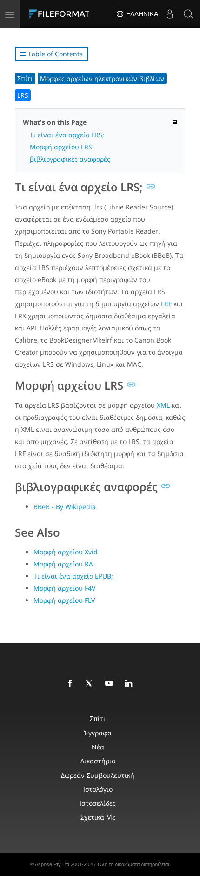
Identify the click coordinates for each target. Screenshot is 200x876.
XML (163, 405)
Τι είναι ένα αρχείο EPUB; (73, 576)
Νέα (98, 746)
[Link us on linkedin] (130, 684)
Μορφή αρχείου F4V (64, 588)
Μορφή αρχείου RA (63, 563)
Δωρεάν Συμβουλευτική (97, 775)
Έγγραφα (98, 732)
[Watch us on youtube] (111, 684)
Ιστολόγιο (98, 789)
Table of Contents (54, 53)
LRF (166, 303)
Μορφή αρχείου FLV (64, 600)
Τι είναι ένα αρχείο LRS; (67, 134)
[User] (169, 14)
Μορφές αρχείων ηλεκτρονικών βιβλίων (102, 78)
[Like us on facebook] (72, 684)
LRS (22, 95)
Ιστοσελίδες (98, 803)
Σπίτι (25, 78)
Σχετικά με (97, 817)
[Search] (188, 14)
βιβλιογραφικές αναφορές (70, 159)
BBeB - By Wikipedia (64, 506)
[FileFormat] (61, 14)
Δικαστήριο (97, 760)
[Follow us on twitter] (91, 684)
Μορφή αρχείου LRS (61, 146)
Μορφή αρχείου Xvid (65, 551)
